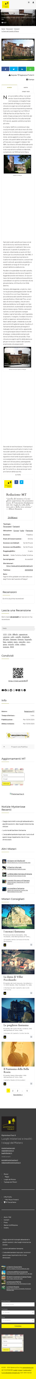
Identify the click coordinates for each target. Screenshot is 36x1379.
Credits (6, 1228)
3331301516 (29, 570)
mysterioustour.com (8, 1148)
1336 (9, 634)
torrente (6, 647)
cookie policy (27, 1370)
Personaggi (9, 29)
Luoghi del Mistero (10, 1179)
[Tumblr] (19, 691)
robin (17, 644)
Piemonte (29, 531)
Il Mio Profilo (8, 1197)
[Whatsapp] (8, 691)
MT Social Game (11, 1202)
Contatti (6, 1220)
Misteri (6, 1174)
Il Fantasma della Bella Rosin (16, 1070)
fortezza (21, 639)
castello (18, 637)
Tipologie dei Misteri (10, 1182)
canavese (6, 637)
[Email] (3, 691)
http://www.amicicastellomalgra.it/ (19, 566)
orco (28, 642)
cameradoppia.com (28, 1367)
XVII (12, 647)
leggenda (28, 639)
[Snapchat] (14, 691)
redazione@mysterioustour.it (11, 1163)
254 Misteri (12, 517)
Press (6, 1222)
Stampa (31, 79)
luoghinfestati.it (7, 1153)
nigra (16, 642)
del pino (6, 639)
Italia (22, 531)
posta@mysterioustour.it (10, 1160)
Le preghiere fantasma (16, 1025)
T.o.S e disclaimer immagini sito (11, 1373)
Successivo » (18, 1095)
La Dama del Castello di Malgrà (10, 31)
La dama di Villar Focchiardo (13, 978)
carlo (12, 637)
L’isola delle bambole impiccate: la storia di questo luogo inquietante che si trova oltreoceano (18, 836)
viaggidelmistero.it (8, 1151)
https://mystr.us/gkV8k (17, 681)
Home (3, 29)
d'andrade (25, 637)
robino (22, 644)
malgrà (10, 642)
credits (15, 1370)
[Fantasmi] (5, 945)
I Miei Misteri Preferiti (12, 1199)
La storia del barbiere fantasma (14, 830)
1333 (5, 634)
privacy (20, 1370)
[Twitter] (22, 691)
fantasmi (13, 639)
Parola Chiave (6, 1301)
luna (4, 642)
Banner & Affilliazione (11, 1225)
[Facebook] (5, 691)
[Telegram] (25, 691)
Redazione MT (29, 711)
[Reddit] (11, 691)
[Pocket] (17, 691)
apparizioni (23, 634)
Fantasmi (16, 29)
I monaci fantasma (14, 931)
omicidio (22, 642)
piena (5, 644)
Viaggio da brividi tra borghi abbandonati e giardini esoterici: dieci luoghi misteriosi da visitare (18, 823)
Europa (16, 531)
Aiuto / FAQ (7, 1217)
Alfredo (15, 634)
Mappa (7, 1177)
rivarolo (11, 644)
